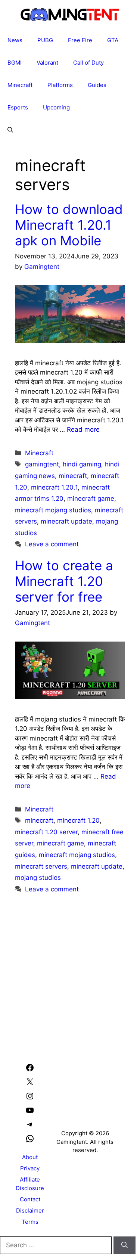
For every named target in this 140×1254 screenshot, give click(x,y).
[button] (10, 130)
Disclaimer (30, 1210)
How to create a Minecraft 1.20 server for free (64, 581)
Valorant (47, 62)
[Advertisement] (70, 968)
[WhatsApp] (29, 1141)
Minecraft (19, 85)
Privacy (30, 1168)
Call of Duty (88, 62)
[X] (29, 1084)
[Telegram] (29, 1126)
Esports (17, 107)
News (14, 40)
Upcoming (56, 107)
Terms (30, 1221)
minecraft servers (41, 866)
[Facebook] (29, 1070)
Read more (83, 429)
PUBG (45, 40)
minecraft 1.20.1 (54, 487)
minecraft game (90, 498)
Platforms (60, 85)
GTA (112, 40)
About (30, 1157)
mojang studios (38, 877)
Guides (97, 85)
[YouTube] (29, 1112)
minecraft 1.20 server (46, 832)
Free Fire (80, 40)
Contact (30, 1199)
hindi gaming (82, 464)
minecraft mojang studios (53, 510)
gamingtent (42, 464)
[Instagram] (29, 1098)
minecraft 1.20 (78, 820)
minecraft (73, 475)
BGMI (14, 62)
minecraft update (66, 521)
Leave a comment (52, 544)
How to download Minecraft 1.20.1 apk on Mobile (69, 224)
